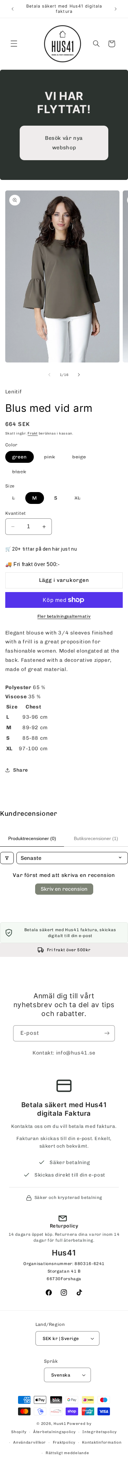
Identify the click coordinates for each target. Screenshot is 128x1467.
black (22, 473)
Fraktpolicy (64, 1442)
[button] (13, 43)
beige (82, 458)
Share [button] (20, 770)
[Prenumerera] (107, 1033)
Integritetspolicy (99, 1432)
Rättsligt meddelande (67, 1453)
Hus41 (59, 1423)
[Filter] (7, 858)
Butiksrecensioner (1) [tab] (96, 838)
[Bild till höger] (79, 374)
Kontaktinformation (101, 1442)
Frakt (33, 433)
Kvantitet (15, 513)
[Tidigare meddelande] (12, 9)
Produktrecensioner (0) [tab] (32, 838)
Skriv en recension (64, 889)
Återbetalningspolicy (54, 1432)
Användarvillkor (29, 1442)
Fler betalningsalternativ (64, 616)
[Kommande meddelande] (115, 9)
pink (53, 458)
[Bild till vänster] (49, 374)
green (19, 457)
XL (81, 499)
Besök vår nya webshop (64, 142)
